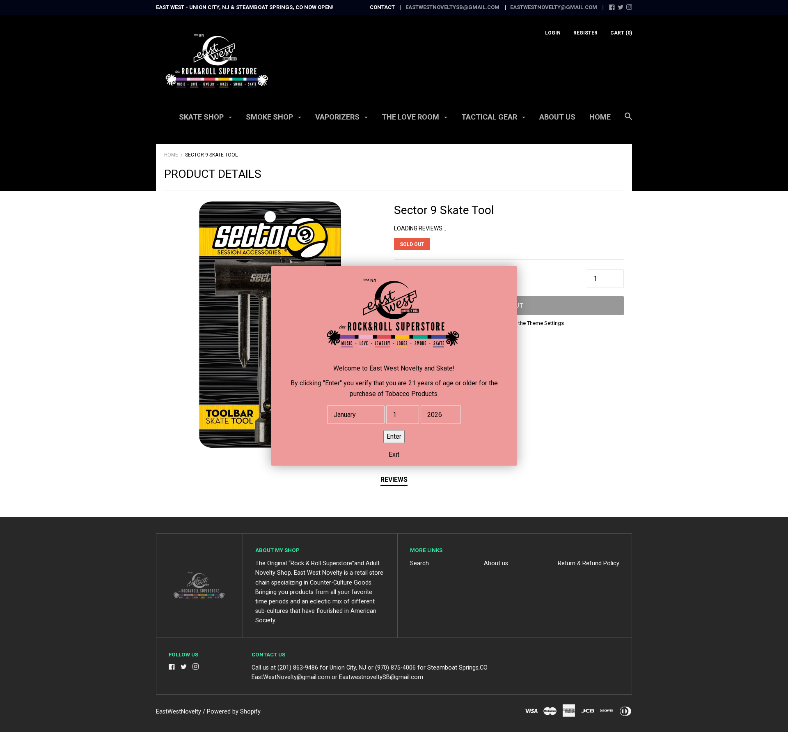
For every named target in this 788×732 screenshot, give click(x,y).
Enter (394, 436)
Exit (394, 454)
